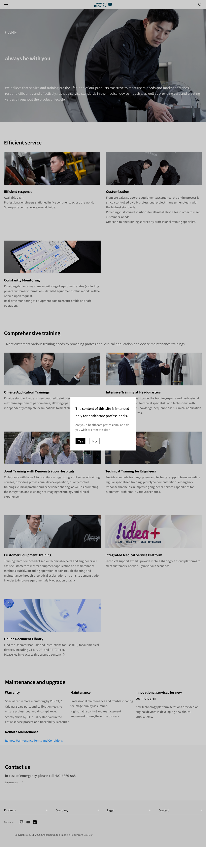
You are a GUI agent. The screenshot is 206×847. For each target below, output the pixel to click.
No (94, 441)
